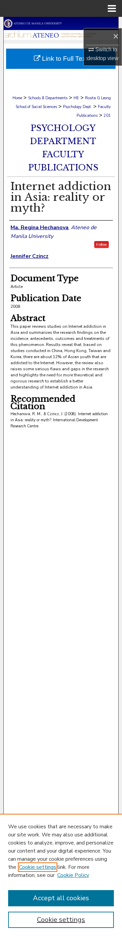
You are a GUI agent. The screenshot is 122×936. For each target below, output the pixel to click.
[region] (61, 875)
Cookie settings (37, 867)
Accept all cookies (61, 898)
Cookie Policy (73, 875)
